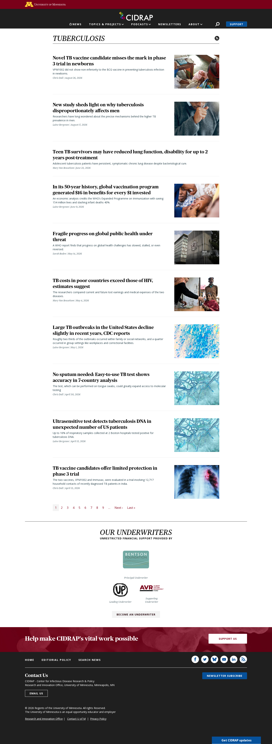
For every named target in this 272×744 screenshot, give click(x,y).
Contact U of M (76, 718)
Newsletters (169, 24)
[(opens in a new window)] (45, 4)
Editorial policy (56, 660)
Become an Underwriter (136, 614)
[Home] (136, 15)
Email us (36, 693)
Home (29, 660)
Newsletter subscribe (224, 676)
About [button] (194, 24)
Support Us (228, 638)
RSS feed (217, 38)
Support (236, 24)
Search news (89, 660)
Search (217, 24)
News (77, 24)
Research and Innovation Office (44, 718)
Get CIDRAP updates (236, 740)
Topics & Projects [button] (105, 24)
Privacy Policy (98, 718)
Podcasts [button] (139, 24)
